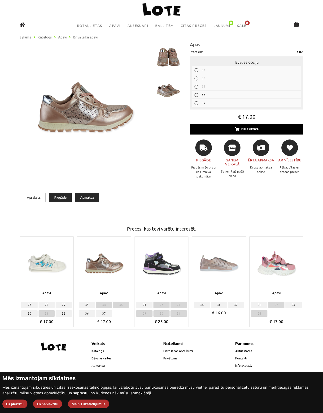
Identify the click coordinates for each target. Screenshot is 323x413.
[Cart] (296, 25)
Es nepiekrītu (47, 404)
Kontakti (241, 358)
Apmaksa (87, 197)
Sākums (25, 37)
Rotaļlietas (89, 26)
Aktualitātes (243, 351)
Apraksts (34, 197)
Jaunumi (222, 26)
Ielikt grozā (250, 129)
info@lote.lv (243, 365)
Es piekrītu (15, 404)
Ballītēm (164, 26)
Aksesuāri (137, 26)
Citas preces (194, 26)
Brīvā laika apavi (85, 37)
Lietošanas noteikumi (178, 351)
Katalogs (45, 37)
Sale (241, 26)
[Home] (22, 24)
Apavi (114, 26)
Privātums (170, 358)
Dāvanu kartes (102, 358)
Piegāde (60, 197)
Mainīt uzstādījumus (88, 404)
